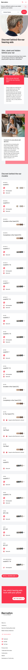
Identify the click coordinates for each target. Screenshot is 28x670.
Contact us (4, 625)
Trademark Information (7, 650)
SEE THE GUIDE (17, 598)
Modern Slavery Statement (8, 630)
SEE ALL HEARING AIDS (9, 576)
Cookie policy (4, 653)
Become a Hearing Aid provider (8, 628)
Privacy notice (5, 647)
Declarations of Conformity (8, 658)
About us (4, 622)
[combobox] (10, 12)
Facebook (6, 639)
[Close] (25, 6)
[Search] (22, 2)
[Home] (4, 2)
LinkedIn (5, 641)
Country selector (7, 634)
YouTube (5, 644)
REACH (3, 655)
